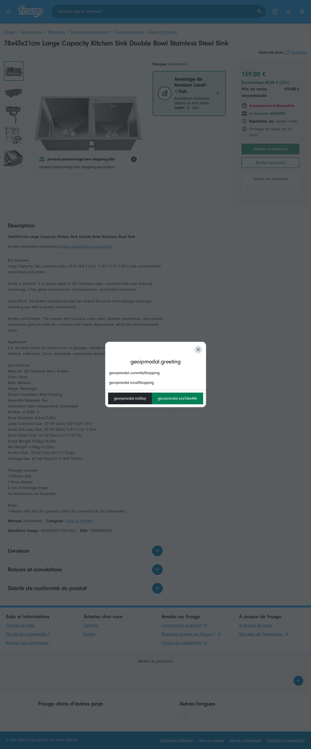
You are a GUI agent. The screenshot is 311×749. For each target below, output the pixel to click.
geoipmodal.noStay (130, 398)
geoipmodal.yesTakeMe (177, 398)
